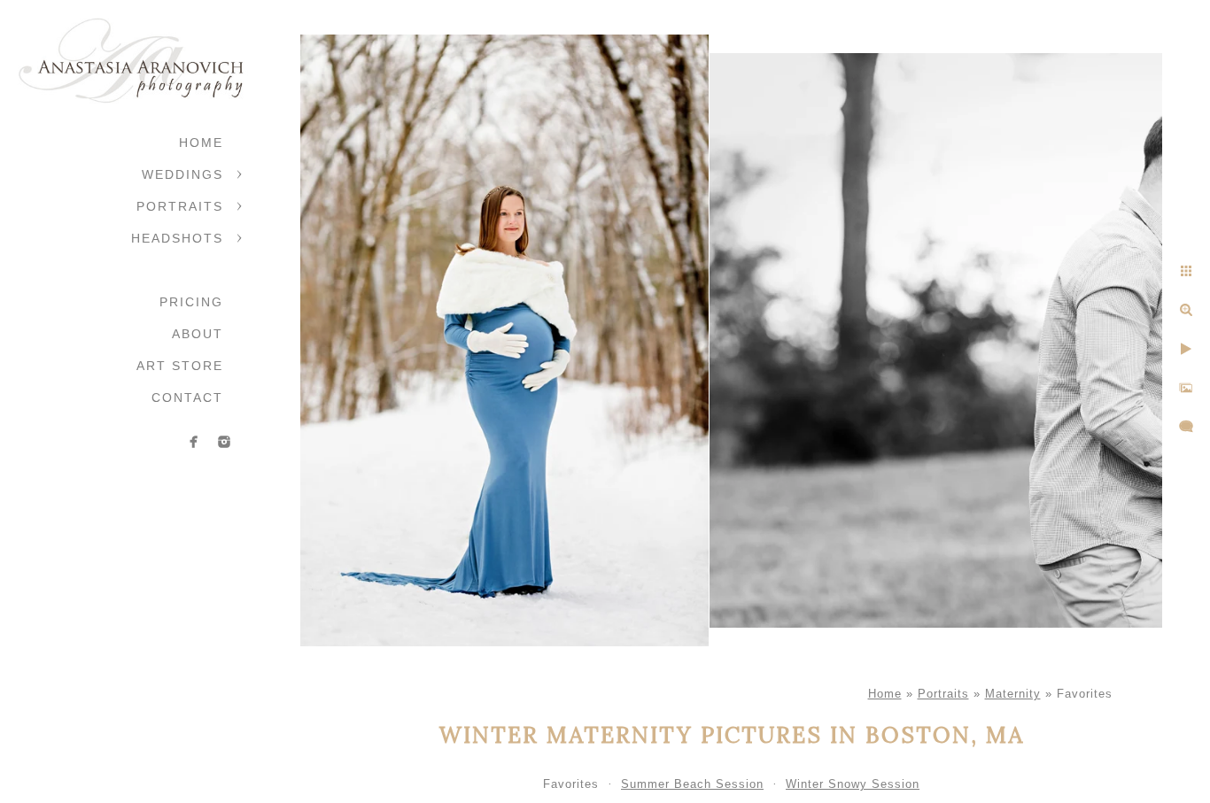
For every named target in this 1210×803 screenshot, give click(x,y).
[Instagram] (224, 442)
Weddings (182, 174)
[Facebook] (194, 442)
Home (201, 142)
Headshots (177, 238)
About (197, 334)
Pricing (191, 302)
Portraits (179, 206)
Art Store (179, 366)
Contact (187, 397)
